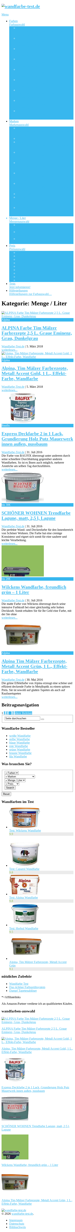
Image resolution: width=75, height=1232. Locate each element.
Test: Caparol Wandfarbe (24, 869)
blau (40, 42)
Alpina (43, 132)
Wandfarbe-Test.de (13, 346)
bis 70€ (21, 273)
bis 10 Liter (31, 233)
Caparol (43, 145)
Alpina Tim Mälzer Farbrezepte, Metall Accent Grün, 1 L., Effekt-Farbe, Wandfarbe (34, 666)
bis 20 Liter (31, 240)
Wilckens (43, 211)
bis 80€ (21, 276)
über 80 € (22, 280)
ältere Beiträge (23, 713)
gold (40, 62)
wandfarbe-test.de (22, 1213)
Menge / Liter (19, 219)
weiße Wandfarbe (20, 735)
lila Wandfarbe (18, 756)
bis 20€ (21, 256)
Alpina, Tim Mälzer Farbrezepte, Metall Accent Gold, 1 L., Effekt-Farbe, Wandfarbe (35, 373)
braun (40, 52)
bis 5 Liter (31, 226)
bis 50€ (21, 266)
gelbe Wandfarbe (19, 739)
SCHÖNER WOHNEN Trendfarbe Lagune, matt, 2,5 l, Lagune (36, 515)
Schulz (43, 201)
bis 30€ (21, 259)
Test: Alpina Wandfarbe (23, 897)
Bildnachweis (17, 1227)
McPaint (43, 176)
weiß (40, 31)
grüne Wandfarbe (19, 749)
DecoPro (43, 156)
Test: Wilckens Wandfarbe (25, 830)
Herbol (43, 166)
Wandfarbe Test (18, 983)
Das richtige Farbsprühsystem (27, 987)
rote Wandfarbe (18, 746)
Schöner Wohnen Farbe (31, 193)
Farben (17, 22)
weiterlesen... (10, 349)
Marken (19, 123)
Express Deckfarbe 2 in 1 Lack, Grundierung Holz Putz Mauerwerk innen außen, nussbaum (37, 438)
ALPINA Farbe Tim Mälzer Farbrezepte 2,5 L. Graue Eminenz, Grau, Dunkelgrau (37, 333)
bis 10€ (21, 252)
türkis (40, 114)
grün (40, 83)
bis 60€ (21, 269)
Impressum (15, 1220)
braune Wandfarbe (20, 753)
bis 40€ (21, 263)
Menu (5, 14)
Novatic (43, 187)
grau (40, 73)
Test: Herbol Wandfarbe (23, 928)
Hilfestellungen (30, 292)
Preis (17, 247)
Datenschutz (16, 1223)
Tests (19, 285)
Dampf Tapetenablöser (23, 990)
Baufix (21, 138)
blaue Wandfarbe (19, 742)
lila (40, 93)
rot (40, 104)
